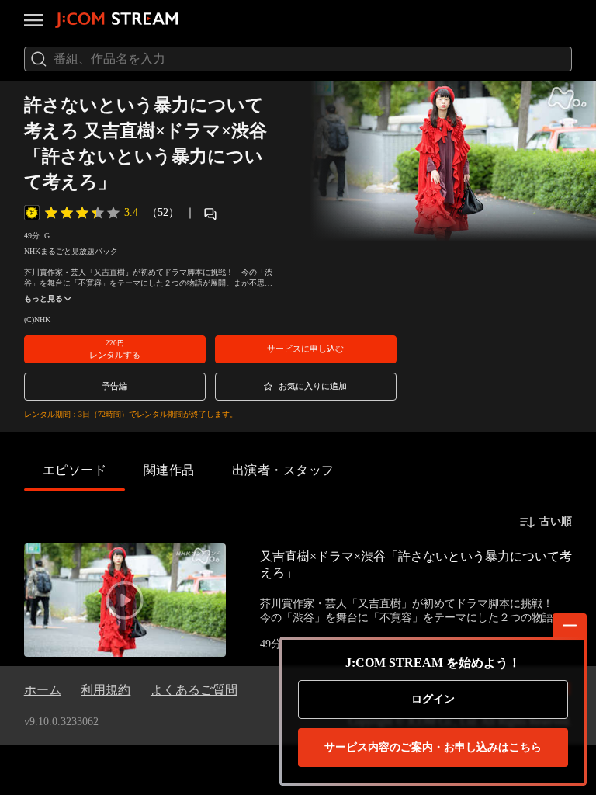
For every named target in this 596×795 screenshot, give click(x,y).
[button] (115, 349)
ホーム (42, 689)
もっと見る (43, 298)
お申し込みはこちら (433, 747)
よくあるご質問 (194, 689)
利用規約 (105, 689)
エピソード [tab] (74, 470)
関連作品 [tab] (169, 470)
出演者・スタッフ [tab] (283, 470)
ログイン (433, 699)
